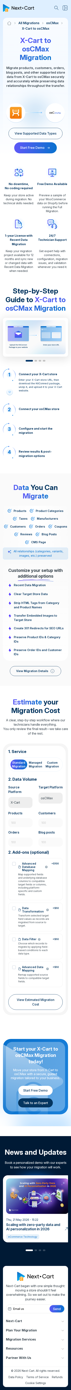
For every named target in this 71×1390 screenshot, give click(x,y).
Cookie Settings (35, 1383)
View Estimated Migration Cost (35, 1002)
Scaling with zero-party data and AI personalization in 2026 (33, 1227)
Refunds (57, 1377)
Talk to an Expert (35, 1103)
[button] (29, 361)
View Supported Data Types (35, 133)
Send (57, 1309)
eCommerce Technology (22, 1236)
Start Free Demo (35, 1090)
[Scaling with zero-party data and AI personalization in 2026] (66, 1228)
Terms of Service (37, 1377)
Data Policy (15, 1377)
